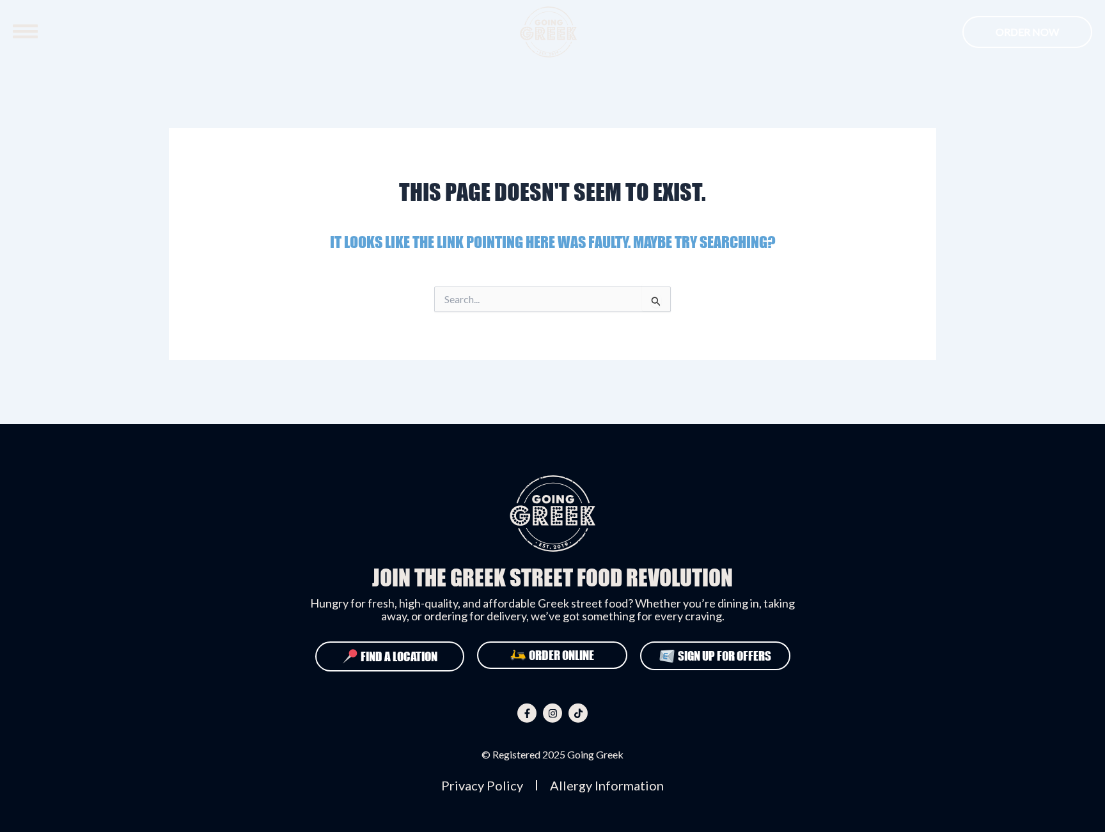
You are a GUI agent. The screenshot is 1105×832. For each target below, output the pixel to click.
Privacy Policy (482, 785)
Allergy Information (607, 785)
